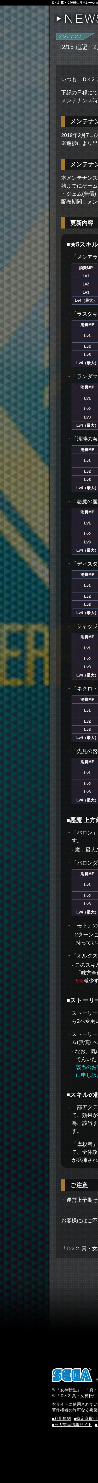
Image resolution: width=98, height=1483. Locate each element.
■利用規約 (61, 1418)
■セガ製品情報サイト (72, 1424)
